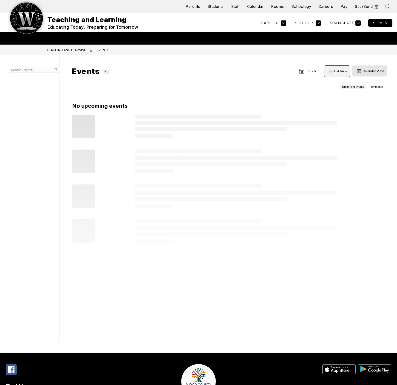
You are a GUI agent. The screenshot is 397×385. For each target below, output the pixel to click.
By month (377, 86)
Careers (325, 6)
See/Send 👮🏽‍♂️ (367, 6)
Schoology (301, 6)
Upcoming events (353, 86)
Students (215, 6)
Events (103, 50)
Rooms (277, 6)
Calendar (255, 6)
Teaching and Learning (66, 50)
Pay (344, 6)
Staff (235, 6)
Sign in (380, 23)
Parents (193, 6)
